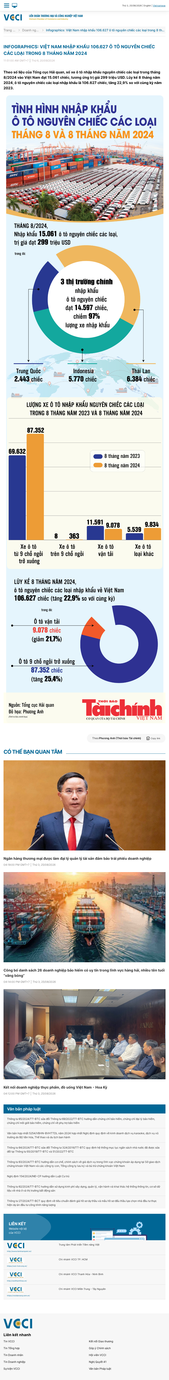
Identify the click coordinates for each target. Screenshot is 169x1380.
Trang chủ (10, 30)
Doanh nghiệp (31, 30)
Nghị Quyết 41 (98, 1361)
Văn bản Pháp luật (100, 1368)
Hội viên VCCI (97, 1355)
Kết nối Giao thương (101, 1341)
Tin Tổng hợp (12, 1348)
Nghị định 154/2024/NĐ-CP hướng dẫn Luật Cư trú (38, 1176)
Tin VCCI (9, 1341)
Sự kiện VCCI (12, 1368)
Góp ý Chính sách (100, 1348)
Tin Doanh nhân (13, 1355)
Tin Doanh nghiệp (14, 1361)
